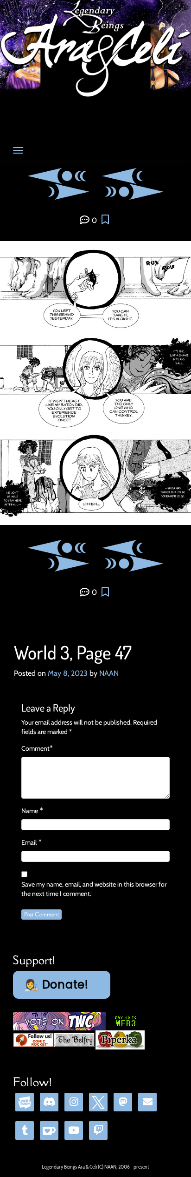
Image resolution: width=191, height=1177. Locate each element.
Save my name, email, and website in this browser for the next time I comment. (93, 889)
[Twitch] (98, 1130)
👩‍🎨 (56, 985)
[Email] (147, 1102)
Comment (35, 748)
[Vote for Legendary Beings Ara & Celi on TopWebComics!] (59, 1020)
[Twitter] (98, 1102)
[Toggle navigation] (18, 150)
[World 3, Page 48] (58, 190)
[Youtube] (73, 1130)
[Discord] (49, 1102)
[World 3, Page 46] (132, 174)
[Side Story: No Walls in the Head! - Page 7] (129, 190)
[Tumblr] (24, 1130)
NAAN (109, 673)
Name (29, 811)
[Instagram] (73, 1102)
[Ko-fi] (49, 1130)
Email (29, 842)
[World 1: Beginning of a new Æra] (62, 174)
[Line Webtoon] (24, 1102)
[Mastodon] (123, 1102)
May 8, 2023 (68, 673)
